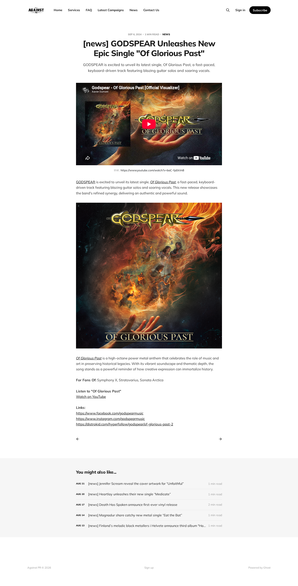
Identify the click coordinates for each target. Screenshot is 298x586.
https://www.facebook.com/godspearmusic (109, 413)
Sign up (149, 567)
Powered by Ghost (259, 567)
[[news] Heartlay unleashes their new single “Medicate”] (149, 494)
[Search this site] (228, 10)
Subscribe (260, 10)
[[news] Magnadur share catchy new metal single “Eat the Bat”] (149, 515)
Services (74, 10)
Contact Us (151, 10)
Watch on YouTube (91, 396)
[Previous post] (79, 439)
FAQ (89, 10)
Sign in (240, 10)
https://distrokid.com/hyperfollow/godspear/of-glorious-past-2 (124, 424)
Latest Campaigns (111, 10)
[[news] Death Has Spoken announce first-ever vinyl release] (149, 505)
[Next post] (219, 439)
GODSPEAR (85, 182)
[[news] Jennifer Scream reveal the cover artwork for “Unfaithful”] (149, 483)
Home (58, 10)
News (134, 10)
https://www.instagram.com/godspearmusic (110, 419)
